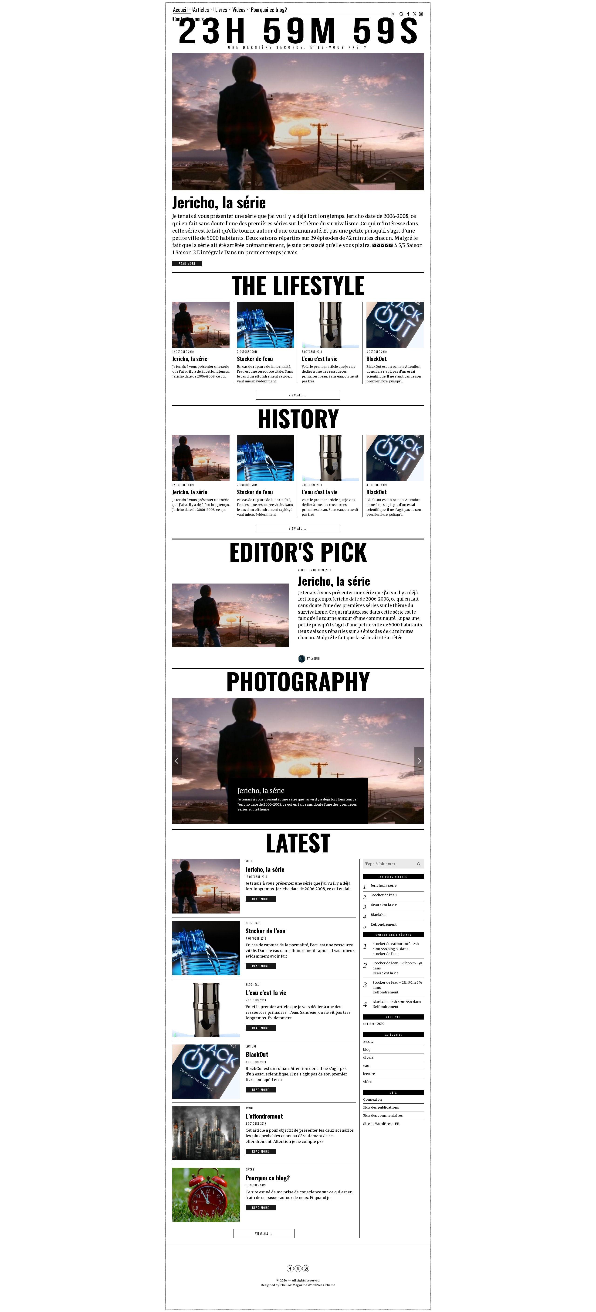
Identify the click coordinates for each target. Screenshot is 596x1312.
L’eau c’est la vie (320, 359)
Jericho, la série (219, 202)
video (301, 570)
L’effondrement (264, 1116)
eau (257, 923)
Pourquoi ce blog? (268, 1177)
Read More (187, 263)
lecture (251, 1046)
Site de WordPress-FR (381, 1124)
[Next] (419, 761)
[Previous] (177, 761)
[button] (419, 864)
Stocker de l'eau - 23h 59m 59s (397, 963)
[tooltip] (408, 14)
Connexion (372, 1099)
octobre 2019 (373, 1024)
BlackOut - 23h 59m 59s (392, 1002)
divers (250, 1169)
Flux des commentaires (383, 1115)
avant (250, 1108)
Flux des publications (381, 1107)
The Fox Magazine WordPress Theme (307, 1285)
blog (249, 923)
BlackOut (376, 359)
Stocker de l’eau (255, 359)
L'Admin (315, 658)
